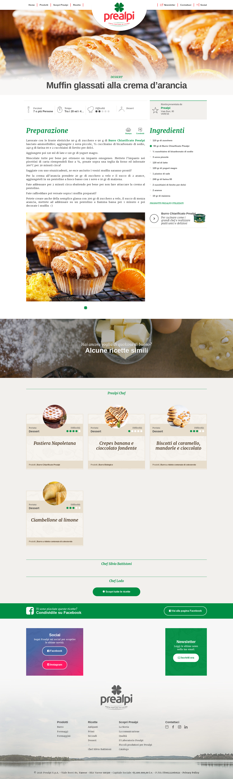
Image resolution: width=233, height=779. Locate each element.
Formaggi (62, 731)
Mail (166, 727)
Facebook (55, 651)
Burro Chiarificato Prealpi (126, 140)
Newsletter (169, 5)
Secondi (92, 736)
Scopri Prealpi (60, 5)
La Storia (124, 727)
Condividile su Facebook (58, 612)
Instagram (55, 664)
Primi (91, 731)
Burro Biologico (106, 465)
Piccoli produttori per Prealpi (135, 745)
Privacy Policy (190, 772)
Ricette (77, 5)
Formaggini (63, 736)
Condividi (140, 133)
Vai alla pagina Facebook (186, 610)
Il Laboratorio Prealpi (131, 740)
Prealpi (165, 108)
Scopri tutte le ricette (118, 591)
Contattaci (185, 5)
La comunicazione (129, 731)
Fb (173, 727)
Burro (60, 727)
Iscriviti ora (187, 657)
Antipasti (93, 727)
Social (203, 5)
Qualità (123, 736)
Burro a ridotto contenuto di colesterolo (178, 465)
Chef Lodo (116, 581)
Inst (179, 727)
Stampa (128, 133)
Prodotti (44, 5)
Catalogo (124, 749)
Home (32, 5)
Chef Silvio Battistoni (116, 564)
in (186, 727)
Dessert (92, 740)
